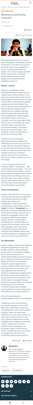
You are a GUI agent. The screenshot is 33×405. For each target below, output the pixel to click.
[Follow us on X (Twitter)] (7, 381)
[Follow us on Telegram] (15, 381)
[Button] (28, 30)
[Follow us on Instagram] (28, 381)
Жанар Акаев (5, 22)
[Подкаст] (11, 386)
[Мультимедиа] (10, 402)
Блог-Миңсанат (7, 11)
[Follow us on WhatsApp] (3, 386)
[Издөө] (23, 402)
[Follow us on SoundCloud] (24, 381)
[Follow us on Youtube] (11, 381)
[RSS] (7, 386)
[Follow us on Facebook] (3, 381)
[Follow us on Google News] (20, 381)
